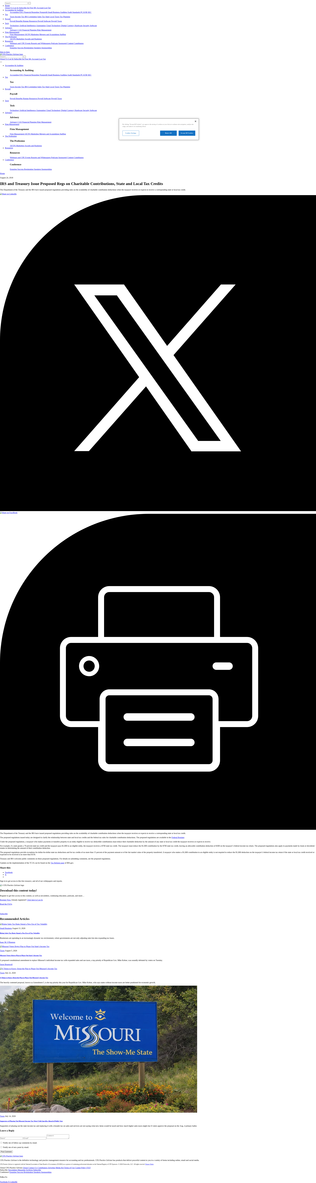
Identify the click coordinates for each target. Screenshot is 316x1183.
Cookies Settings (130, 133)
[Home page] (11, 54)
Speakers (37, 48)
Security (86, 26)
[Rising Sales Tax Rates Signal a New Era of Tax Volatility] (23, 924)
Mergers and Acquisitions (49, 34)
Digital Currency (68, 26)
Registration (29, 48)
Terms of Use (69, 1168)
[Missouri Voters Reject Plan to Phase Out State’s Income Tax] (24, 946)
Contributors (79, 43)
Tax (6, 14)
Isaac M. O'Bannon (7, 942)
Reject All (168, 133)
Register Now (5, 900)
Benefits (19, 21)
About (25, 1168)
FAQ (89, 1168)
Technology (15, 26)
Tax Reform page (57, 863)
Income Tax (20, 17)
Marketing (35, 34)
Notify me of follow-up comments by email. (20, 1143)
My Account (39, 8)
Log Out (47, 8)
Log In (16, 8)
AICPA (28, 34)
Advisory (8, 28)
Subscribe (4, 914)
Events (28, 43)
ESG (22, 12)
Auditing (63, 12)
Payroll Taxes (56, 21)
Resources (9, 41)
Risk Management (44, 30)
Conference (9, 46)
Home (7, 6)
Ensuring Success (17, 48)
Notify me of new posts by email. (16, 1147)
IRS (26, 17)
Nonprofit (44, 12)
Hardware (79, 26)
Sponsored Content (66, 43)
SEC (89, 12)
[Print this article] (158, 829)
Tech (7, 23)
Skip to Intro (5, 52)
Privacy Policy (149, 1164)
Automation (41, 26)
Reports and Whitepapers (41, 43)
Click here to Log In (35, 900)
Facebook (4, 1182)
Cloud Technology (53, 26)
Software (93, 26)
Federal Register (178, 837)
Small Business (54, 12)
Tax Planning (65, 17)
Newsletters (13, 1170)
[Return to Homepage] (11, 1156)
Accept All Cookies (187, 133)
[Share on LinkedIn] (8, 194)
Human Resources (30, 21)
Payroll (7, 19)
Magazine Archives (25, 1170)
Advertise (52, 1168)
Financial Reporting (32, 12)
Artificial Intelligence (28, 26)
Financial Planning (29, 30)
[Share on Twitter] (158, 510)
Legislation (32, 17)
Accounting (15, 12)
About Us (9, 8)
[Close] (195, 121)
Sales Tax (41, 17)
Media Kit (60, 1168)
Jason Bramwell (6, 964)
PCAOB (84, 12)
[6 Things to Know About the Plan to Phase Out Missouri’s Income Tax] (28, 969)
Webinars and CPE (17, 43)
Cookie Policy (81, 1168)
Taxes (12, 17)
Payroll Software (44, 21)
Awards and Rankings (33, 39)
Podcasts (54, 43)
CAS (20, 30)
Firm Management (12, 32)
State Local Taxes (52, 17)
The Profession (11, 37)
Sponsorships (46, 48)
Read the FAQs (6, 904)
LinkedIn (13, 1182)
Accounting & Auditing (14, 10)
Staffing (63, 34)
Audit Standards (73, 12)
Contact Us (33, 1168)
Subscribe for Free (26, 8)
